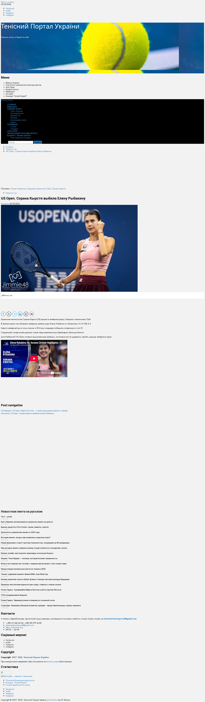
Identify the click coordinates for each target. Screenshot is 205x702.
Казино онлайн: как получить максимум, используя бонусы (27, 553)
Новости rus (11, 192)
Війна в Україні (12, 83)
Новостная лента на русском (21, 511)
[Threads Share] (26, 314)
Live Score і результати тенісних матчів (23, 85)
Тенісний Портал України (40, 26)
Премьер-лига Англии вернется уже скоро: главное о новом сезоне (31, 585)
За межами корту (18, 120)
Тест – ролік (6, 517)
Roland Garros (12, 89)
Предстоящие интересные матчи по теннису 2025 (23, 569)
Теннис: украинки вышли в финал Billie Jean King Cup (24, 574)
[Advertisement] (72, 56)
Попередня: (34, 410)
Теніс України (16, 111)
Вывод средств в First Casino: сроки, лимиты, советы (25, 527)
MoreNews (53, 699)
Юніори (13, 118)
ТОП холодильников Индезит (14, 595)
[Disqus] (102, 444)
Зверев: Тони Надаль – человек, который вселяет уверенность (29, 558)
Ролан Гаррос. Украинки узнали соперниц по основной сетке (28, 600)
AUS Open (10, 87)
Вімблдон (10, 91)
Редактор (5, 203)
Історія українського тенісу (18, 684)
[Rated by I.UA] (6, 674)
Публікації (12, 124)
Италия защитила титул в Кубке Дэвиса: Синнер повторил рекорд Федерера (35, 579)
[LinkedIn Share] (20, 314)
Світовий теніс (17, 113)
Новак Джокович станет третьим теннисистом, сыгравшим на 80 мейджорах (35, 543)
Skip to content (7, 2)
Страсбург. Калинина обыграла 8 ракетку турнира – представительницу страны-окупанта (41, 605)
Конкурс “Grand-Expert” (16, 96)
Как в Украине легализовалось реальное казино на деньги (27, 522)
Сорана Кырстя (59, 188)
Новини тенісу (14, 109)
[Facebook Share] (3, 314)
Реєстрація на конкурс (20, 137)
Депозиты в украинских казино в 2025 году (20, 532)
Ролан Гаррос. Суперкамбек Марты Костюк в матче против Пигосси (31, 590)
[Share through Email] (31, 314)
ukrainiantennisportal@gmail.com (20, 625)
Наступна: (27, 413)
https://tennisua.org (14, 627)
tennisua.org (51, 661)
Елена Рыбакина (18, 188)
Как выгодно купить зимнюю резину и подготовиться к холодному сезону (34, 548)
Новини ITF (15, 115)
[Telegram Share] (14, 314)
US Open (9, 94)
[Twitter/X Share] (9, 314)
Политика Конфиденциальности (20, 680)
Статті (13, 126)
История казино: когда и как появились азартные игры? (25, 537)
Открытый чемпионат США (39, 188)
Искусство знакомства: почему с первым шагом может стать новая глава (33, 564)
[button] (7, 100)
